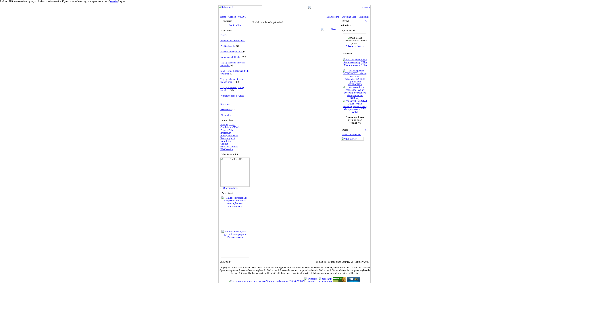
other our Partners (229, 146)
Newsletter (225, 141)
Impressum (225, 132)
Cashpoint (363, 16)
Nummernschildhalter (230, 57)
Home (223, 16)
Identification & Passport (232, 40)
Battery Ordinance (229, 135)
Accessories (226, 109)
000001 (242, 16)
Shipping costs (227, 124)
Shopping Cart (349, 16)
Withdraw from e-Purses (232, 95)
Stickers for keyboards (231, 51)
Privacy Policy (227, 130)
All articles (225, 115)
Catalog (232, 16)
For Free (224, 35)
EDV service (226, 149)
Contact (224, 144)
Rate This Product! (351, 134)
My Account (333, 16)
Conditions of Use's (229, 127)
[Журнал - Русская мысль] (235, 256)
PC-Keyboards (227, 46)
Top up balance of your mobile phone (231, 80)
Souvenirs (225, 104)
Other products (230, 188)
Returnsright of (227, 138)
